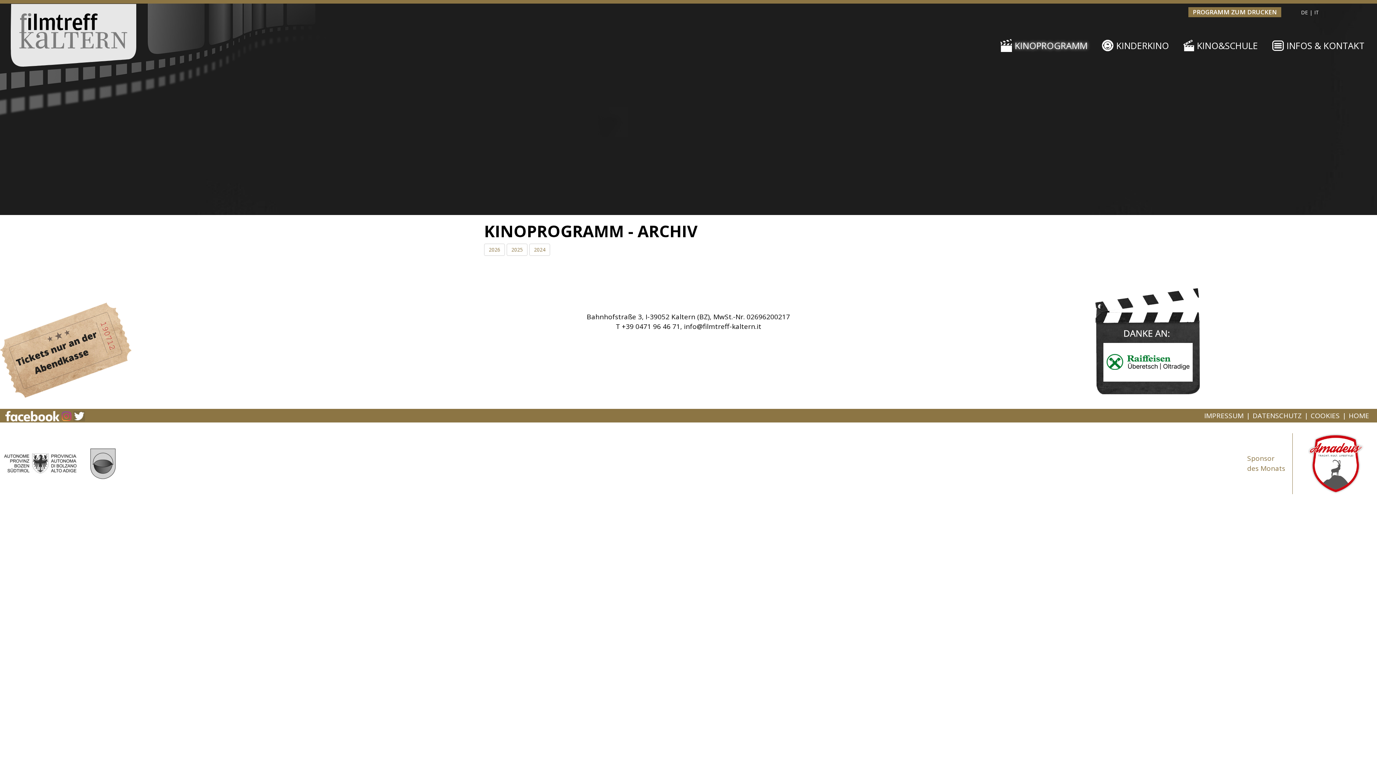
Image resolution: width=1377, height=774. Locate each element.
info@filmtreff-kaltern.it (722, 326)
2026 (494, 249)
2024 (539, 249)
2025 (517, 249)
